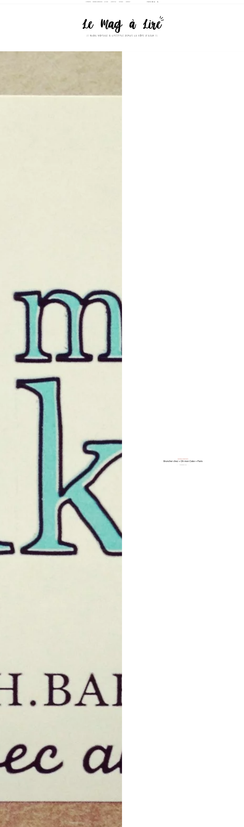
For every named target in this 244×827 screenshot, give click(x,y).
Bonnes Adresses (97, 1)
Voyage (121, 1)
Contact (128, 1)
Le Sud (106, 1)
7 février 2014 (183, 464)
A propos (88, 1)
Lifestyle (113, 1)
